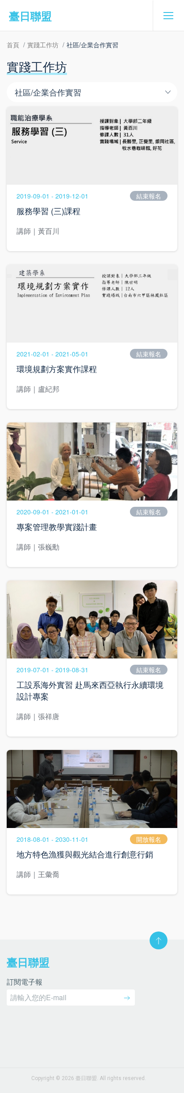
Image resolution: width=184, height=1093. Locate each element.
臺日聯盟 (30, 15)
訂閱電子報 (24, 982)
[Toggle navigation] (168, 15)
